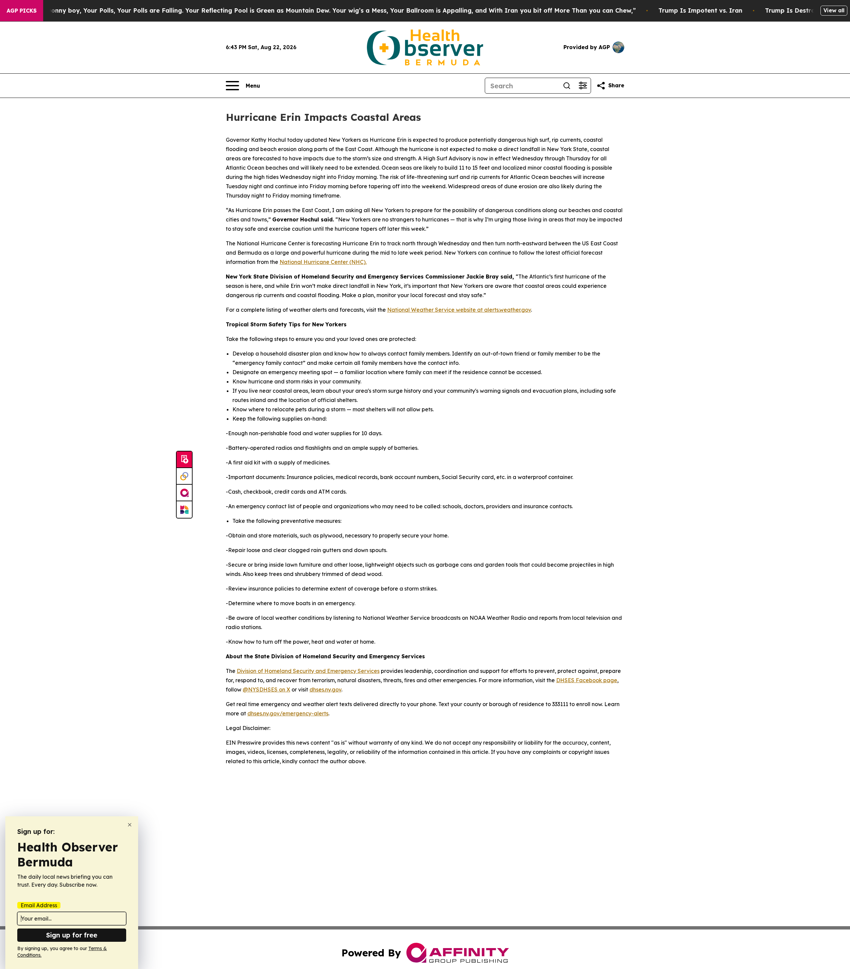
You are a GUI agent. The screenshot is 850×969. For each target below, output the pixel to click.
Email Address (39, 905)
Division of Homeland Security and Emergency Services (308, 671)
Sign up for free (71, 935)
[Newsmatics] (184, 509)
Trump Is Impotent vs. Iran (700, 10)
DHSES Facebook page (586, 680)
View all (833, 10)
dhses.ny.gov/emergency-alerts (287, 713)
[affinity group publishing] (184, 493)
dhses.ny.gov (325, 689)
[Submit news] (184, 459)
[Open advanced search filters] (583, 85)
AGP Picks (22, 10)
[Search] (567, 85)
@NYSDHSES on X (266, 689)
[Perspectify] (184, 476)
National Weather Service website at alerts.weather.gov (459, 309)
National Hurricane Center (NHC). (323, 262)
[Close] (130, 825)
